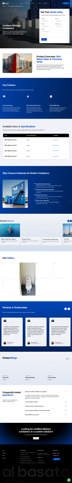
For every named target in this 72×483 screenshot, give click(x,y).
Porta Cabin (6, 377)
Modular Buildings (30, 377)
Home (21, 3)
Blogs (40, 3)
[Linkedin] (58, 453)
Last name (57, 18)
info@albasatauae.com (41, 462)
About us (26, 3)
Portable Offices (52, 377)
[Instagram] (57, 453)
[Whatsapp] (69, 480)
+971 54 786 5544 (40, 460)
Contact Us (45, 3)
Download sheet (55, 139)
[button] (68, 221)
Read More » (5, 379)
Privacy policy (17, 481)
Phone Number (58, 23)
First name (43, 18)
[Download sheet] (58, 139)
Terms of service (22, 481)
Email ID (43, 23)
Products (32, 3)
